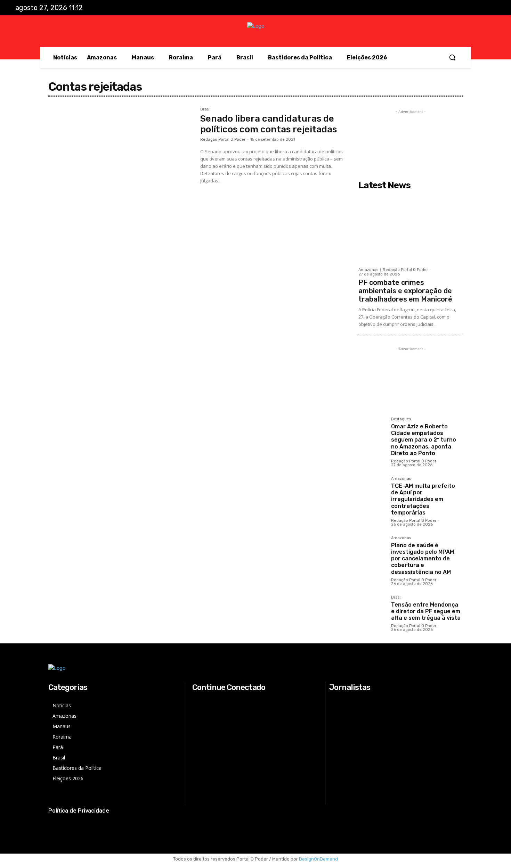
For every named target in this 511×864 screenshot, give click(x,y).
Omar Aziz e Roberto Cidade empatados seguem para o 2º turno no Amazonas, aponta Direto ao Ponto (423, 439)
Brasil (205, 109)
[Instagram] (459, 8)
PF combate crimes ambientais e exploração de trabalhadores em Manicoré (405, 290)
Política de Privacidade (78, 810)
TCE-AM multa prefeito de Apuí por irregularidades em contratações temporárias (423, 499)
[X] (474, 8)
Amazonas (368, 270)
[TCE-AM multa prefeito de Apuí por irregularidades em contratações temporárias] (372, 490)
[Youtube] (488, 8)
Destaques (401, 419)
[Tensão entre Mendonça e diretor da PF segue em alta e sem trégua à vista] (372, 609)
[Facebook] (445, 8)
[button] (452, 57)
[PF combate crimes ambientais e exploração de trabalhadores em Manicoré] (410, 228)
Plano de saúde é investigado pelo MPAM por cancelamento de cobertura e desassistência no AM (422, 558)
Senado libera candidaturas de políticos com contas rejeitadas (268, 124)
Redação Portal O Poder (222, 139)
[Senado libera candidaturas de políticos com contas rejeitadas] (120, 155)
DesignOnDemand (318, 859)
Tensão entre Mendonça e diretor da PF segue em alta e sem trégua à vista (426, 611)
